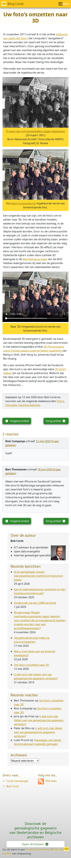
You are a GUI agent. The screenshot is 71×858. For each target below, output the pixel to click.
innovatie (11, 405)
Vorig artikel (54, 421)
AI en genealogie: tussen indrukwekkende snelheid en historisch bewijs (38, 576)
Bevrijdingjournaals (35, 259)
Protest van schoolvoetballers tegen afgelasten (35, 131)
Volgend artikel (19, 421)
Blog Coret (15, 3)
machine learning (29, 405)
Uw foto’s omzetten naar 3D (31, 665)
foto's (60, 401)
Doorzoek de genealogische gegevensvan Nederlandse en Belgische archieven (35, 830)
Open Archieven (33, 844)
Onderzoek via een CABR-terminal (35, 603)
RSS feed (51, 781)
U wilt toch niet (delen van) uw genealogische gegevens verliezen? (39, 720)
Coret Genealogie (17, 781)
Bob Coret (12, 786)
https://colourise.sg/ (23, 203)
